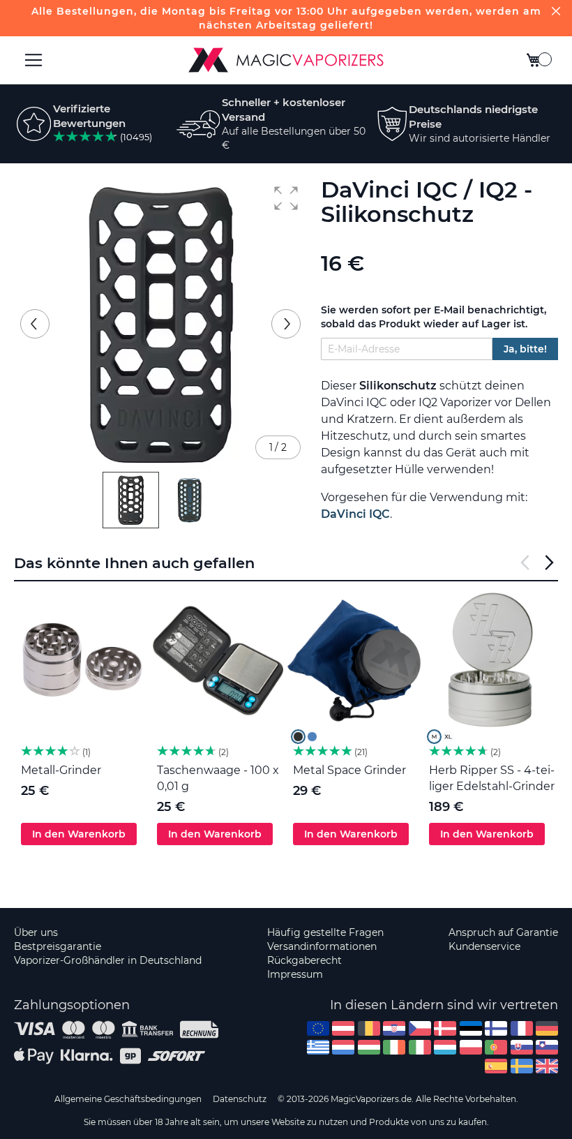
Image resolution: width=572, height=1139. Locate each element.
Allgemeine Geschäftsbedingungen (128, 1099)
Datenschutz (239, 1099)
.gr (318, 1047)
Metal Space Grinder (349, 770)
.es (496, 1066)
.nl (343, 1047)
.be (369, 1028)
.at (343, 1028)
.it (420, 1047)
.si (547, 1047)
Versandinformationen (322, 946)
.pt (496, 1047)
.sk (522, 1047)
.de (547, 1028)
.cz (420, 1028)
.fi (496, 1028)
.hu (369, 1047)
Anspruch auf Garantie (503, 932)
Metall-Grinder (61, 770)
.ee (471, 1028)
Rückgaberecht (304, 960)
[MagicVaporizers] (286, 60)
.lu (445, 1047)
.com (318, 1028)
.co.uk (547, 1066)
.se (522, 1066)
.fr (522, 1028)
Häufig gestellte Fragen (325, 932)
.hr (394, 1028)
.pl (471, 1047)
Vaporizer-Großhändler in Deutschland (108, 960)
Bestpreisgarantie (57, 946)
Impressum (295, 974)
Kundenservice (484, 946)
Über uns (36, 932)
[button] (286, 198)
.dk (445, 1028)
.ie (394, 1047)
